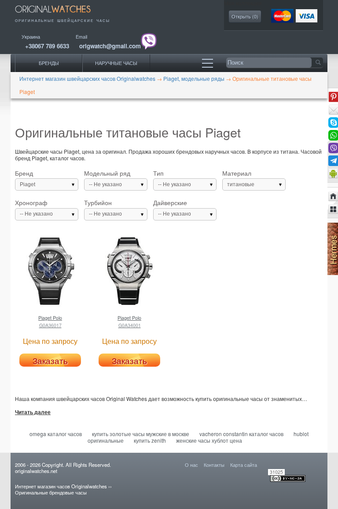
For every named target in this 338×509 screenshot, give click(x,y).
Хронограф (34, 208)
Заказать (50, 360)
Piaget (27, 184)
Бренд (25, 179)
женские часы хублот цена (209, 440)
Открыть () (244, 16)
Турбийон (103, 208)
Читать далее (33, 412)
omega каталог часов (55, 433)
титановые (240, 184)
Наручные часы (116, 63)
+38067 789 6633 (47, 46)
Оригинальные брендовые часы (51, 492)
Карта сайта (243, 464)
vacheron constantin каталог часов (241, 433)
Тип (172, 179)
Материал (238, 179)
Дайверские (172, 208)
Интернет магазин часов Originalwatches (61, 486)
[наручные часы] (59, 14)
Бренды (49, 63)
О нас (191, 464)
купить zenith (150, 440)
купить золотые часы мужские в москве (140, 433)
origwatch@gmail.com (110, 46)
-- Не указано (105, 184)
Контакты (214, 464)
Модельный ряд (107, 179)
